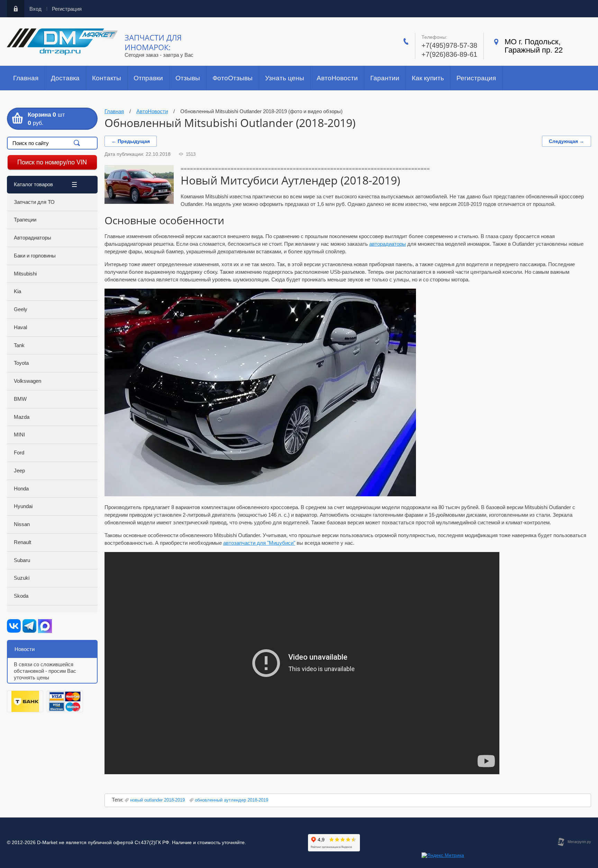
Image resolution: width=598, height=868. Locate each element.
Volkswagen (27, 381)
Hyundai (23, 506)
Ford (19, 452)
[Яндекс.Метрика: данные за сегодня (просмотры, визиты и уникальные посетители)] (443, 855)
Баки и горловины (35, 256)
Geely (20, 309)
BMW (20, 399)
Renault (22, 542)
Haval (20, 327)
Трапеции (25, 220)
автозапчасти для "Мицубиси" (259, 543)
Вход (35, 9)
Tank (19, 345)
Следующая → (566, 141)
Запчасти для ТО (34, 202)
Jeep (19, 470)
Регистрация (67, 9)
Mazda (21, 417)
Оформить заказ (52, 119)
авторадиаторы (387, 244)
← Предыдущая (130, 141)
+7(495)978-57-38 (449, 45)
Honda (21, 488)
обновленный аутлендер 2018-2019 (231, 800)
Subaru (22, 560)
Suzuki (21, 578)
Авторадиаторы (32, 238)
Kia (17, 291)
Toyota (21, 363)
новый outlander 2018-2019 (157, 800)
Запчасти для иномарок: (153, 42)
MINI (19, 434)
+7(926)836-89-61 (449, 54)
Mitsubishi (25, 274)
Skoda (21, 596)
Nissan (22, 524)
